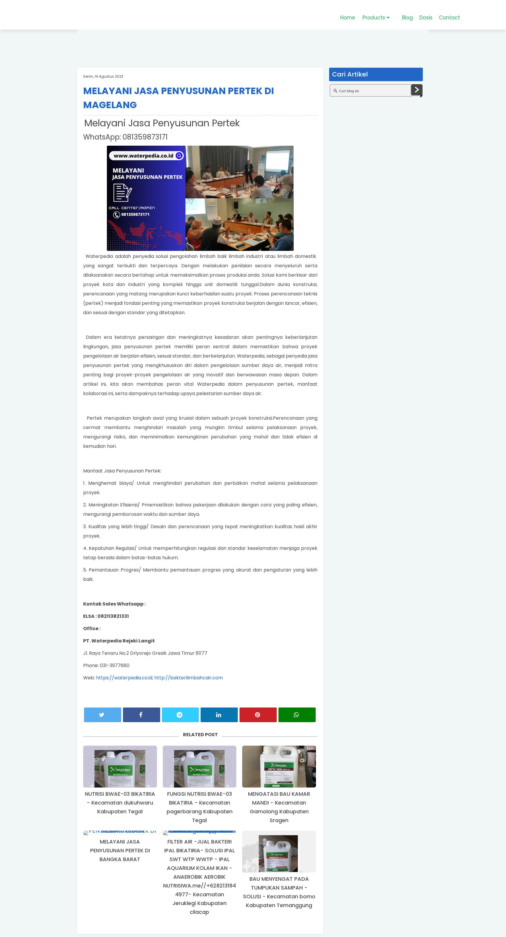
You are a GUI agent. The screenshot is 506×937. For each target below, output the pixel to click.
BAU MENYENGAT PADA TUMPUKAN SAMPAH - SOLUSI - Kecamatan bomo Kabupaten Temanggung (279, 892)
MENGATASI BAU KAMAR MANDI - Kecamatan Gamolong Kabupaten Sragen (279, 807)
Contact (449, 17)
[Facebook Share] (141, 715)
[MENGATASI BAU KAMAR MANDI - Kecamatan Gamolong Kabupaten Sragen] (279, 767)
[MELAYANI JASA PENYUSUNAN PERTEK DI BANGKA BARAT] (120, 833)
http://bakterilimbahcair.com (188, 677)
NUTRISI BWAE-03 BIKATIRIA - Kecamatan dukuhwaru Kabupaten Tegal (120, 802)
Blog (407, 17)
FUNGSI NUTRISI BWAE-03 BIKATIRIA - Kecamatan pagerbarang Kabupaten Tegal (200, 807)
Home (347, 17)
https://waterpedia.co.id (124, 677)
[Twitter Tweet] (102, 715)
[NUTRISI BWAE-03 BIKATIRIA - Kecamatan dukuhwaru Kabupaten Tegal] (120, 767)
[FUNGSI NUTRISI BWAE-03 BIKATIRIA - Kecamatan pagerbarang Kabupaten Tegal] (200, 767)
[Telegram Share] (180, 715)
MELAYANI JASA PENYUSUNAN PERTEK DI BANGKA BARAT (120, 850)
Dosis (426, 17)
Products (375, 17)
